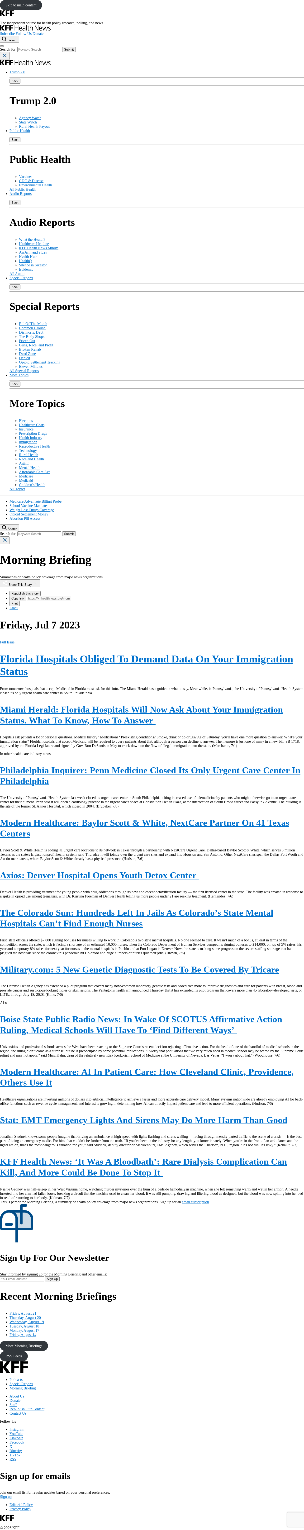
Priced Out (27, 341)
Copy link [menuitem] (17, 598)
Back (15, 81)
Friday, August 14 (23, 1335)
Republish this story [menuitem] (25, 593)
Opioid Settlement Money (29, 514)
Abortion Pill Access (25, 518)
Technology (28, 451)
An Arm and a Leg (33, 252)
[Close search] (5, 56)
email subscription (195, 1202)
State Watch (28, 122)
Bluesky (16, 1451)
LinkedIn (16, 1438)
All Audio (17, 274)
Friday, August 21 (23, 1313)
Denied (24, 358)
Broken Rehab (30, 349)
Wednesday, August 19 (27, 1322)
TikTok (15, 1455)
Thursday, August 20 (25, 1318)
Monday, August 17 (24, 1330)
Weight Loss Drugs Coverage (32, 510)
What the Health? (32, 239)
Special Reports (21, 278)
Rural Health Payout (34, 126)
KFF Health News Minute (38, 248)
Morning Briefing (23, 1388)
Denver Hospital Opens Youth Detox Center (99, 875)
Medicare (26, 476)
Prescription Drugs (33, 433)
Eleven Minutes (31, 366)
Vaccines (25, 177)
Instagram (17, 1429)
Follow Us (24, 34)
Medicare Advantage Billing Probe (36, 501)
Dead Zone (27, 354)
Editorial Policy (21, 1505)
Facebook (17, 1442)
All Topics (17, 489)
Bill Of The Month (33, 324)
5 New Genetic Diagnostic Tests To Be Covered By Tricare (139, 969)
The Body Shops (31, 337)
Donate (38, 34)
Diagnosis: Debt (31, 332)
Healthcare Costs (31, 425)
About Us (17, 1396)
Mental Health (29, 468)
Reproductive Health (34, 446)
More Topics (19, 375)
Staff (13, 1405)
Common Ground (32, 328)
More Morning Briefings (23, 1346)
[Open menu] (2, 46)
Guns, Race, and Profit (36, 345)
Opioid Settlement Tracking (39, 362)
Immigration (28, 442)
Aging (23, 463)
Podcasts (16, 1380)
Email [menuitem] (14, 608)
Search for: (8, 49)
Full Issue (7, 642)
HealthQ (25, 261)
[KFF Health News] (25, 29)
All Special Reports (24, 371)
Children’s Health (32, 485)
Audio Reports (21, 194)
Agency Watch (30, 118)
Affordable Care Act (34, 472)
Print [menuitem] (14, 603)
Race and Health (31, 459)
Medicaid (26, 480)
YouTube (16, 1434)
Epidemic (26, 269)
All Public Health (23, 189)
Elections (26, 421)
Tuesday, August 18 (24, 1326)
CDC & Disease (31, 181)
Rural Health (28, 455)
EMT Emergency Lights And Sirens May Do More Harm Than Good (143, 1120)
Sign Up (52, 1279)
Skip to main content (20, 5)
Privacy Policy (20, 1509)
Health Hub (28, 257)
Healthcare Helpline (34, 244)
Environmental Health (35, 185)
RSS (13, 1459)
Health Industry (30, 438)
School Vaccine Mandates (29, 506)
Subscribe (7, 34)
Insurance (26, 429)
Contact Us (18, 1413)
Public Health (20, 131)
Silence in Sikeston (33, 265)
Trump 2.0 (17, 72)
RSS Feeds (13, 1356)
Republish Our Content (27, 1409)
